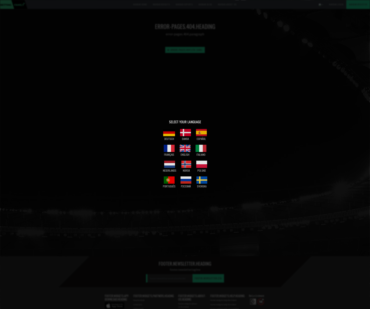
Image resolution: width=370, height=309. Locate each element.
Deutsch (169, 138)
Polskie (201, 170)
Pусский (186, 186)
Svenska (202, 186)
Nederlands (169, 170)
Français (169, 154)
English (185, 154)
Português (169, 186)
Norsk (186, 170)
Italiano (200, 154)
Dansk (185, 138)
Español (201, 138)
